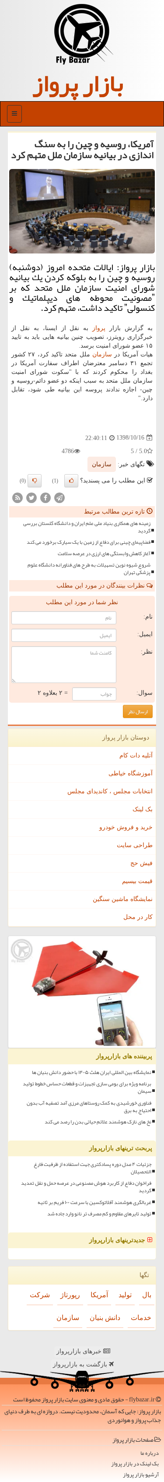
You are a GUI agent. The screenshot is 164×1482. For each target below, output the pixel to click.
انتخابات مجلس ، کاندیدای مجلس (110, 791)
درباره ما (149, 1453)
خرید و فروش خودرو (126, 827)
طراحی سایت (135, 845)
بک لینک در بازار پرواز (135, 1464)
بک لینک (143, 809)
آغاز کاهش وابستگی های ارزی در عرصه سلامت (104, 554)
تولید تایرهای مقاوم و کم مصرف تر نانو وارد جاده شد (99, 1214)
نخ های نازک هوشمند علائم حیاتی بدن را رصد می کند (98, 1122)
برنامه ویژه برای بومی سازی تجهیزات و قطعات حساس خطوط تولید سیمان (87, 1087)
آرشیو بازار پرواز (141, 1475)
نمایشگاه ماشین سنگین (123, 899)
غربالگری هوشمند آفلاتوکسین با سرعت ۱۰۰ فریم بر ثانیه (94, 1202)
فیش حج (141, 863)
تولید (125, 1295)
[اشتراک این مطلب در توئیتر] (31, 497)
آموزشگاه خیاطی (130, 773)
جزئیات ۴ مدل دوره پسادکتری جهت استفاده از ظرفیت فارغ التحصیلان (92, 1168)
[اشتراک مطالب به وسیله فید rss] (17, 497)
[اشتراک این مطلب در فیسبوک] (45, 497)
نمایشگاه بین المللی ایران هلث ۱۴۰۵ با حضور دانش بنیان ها (91, 1072)
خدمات (141, 1317)
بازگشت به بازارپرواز (81, 1364)
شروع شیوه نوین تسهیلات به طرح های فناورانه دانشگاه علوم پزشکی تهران (89, 568)
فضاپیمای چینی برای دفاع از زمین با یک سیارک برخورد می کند (88, 542)
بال (146, 1295)
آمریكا (99, 1295)
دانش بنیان (105, 1317)
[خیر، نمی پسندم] (35, 480)
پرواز (98, 328)
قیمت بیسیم (137, 881)
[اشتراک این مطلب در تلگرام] (59, 497)
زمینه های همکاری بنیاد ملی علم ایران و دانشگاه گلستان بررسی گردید (86, 527)
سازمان (102, 354)
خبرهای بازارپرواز (79, 1351)
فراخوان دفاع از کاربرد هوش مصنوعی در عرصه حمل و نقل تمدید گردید (86, 1187)
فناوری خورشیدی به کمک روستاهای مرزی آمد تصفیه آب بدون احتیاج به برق (89, 1107)
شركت (40, 1295)
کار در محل (138, 917)
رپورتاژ (70, 1295)
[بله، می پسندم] (71, 480)
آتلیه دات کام (136, 755)
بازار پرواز (77, 83)
